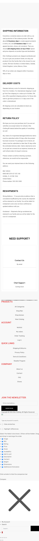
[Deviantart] (23, 386)
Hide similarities (9, 424)
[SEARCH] (35, 528)
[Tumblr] (33, 386)
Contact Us (19, 260)
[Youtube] (18, 386)
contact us (11, 156)
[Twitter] (13, 386)
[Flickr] (28, 386)
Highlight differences (11, 429)
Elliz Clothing (17, 412)
